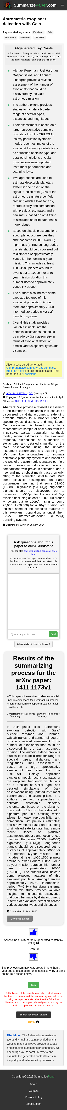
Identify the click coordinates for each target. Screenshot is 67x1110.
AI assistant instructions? (33, 644)
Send (53, 634)
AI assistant (28, 373)
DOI (31, 393)
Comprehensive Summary (15, 715)
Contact (33, 1090)
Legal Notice (33, 1103)
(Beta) (32, 1021)
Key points (29, 713)
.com (35, 5)
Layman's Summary (42, 715)
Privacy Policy (33, 1097)
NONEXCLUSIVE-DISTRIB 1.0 (31, 401)
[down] (33, 957)
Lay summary (47, 367)
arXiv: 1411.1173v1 (16, 393)
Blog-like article (15, 370)
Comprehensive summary (21, 367)
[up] (33, 932)
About (33, 1084)
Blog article (54, 713)
